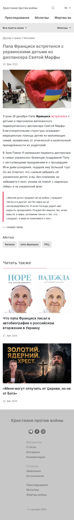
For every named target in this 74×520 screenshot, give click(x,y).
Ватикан (10, 244)
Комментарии (35, 457)
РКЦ (46, 244)
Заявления (33, 471)
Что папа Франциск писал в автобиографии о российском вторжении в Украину (28, 323)
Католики (29, 37)
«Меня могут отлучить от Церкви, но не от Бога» (37, 390)
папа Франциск (29, 244)
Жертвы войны (36, 494)
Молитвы (42, 17)
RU (66, 7)
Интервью (33, 452)
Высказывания (35, 475)
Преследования (17, 17)
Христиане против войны (20, 8)
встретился (59, 116)
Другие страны (12, 37)
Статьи (31, 447)
